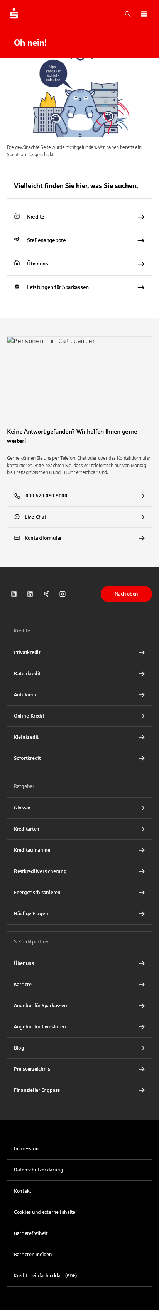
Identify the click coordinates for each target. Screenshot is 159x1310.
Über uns (37, 264)
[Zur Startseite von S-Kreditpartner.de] (14, 14)
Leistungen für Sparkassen (58, 287)
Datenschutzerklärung (38, 1170)
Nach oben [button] (126, 594)
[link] (79, 217)
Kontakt (22, 1191)
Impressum (26, 1148)
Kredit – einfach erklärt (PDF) (45, 1275)
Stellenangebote (46, 240)
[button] (144, 14)
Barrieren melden (33, 1254)
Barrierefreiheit (31, 1233)
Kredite (35, 217)
